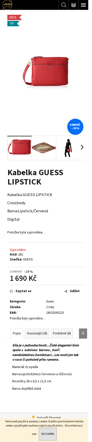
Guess (50, 301)
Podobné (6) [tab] (62, 333)
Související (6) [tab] (37, 333)
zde (34, 434)
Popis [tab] (17, 333)
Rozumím (47, 434)
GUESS (28, 259)
